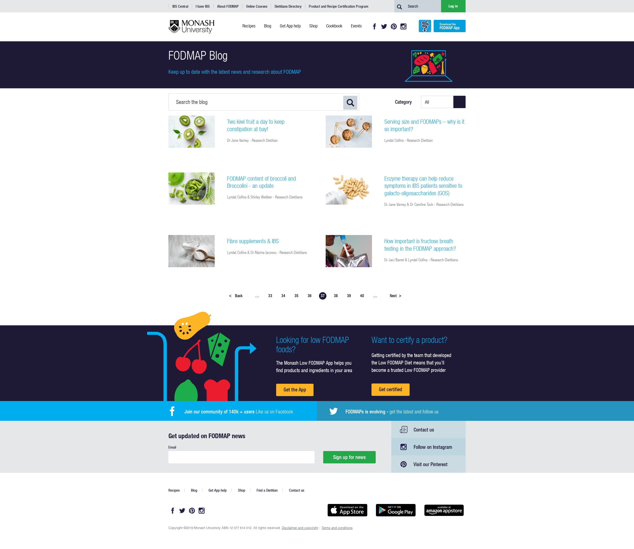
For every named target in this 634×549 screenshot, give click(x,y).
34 (283, 295)
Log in (453, 6)
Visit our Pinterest (431, 464)
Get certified (390, 389)
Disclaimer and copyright (300, 528)
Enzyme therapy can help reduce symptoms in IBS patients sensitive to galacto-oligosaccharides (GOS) (423, 186)
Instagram (403, 26)
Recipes (174, 490)
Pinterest (394, 26)
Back (235, 295)
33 (270, 295)
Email (172, 447)
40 (362, 295)
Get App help (218, 490)
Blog (194, 490)
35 (296, 295)
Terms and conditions (337, 528)
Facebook (374, 26)
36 (310, 295)
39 (349, 295)
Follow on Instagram (433, 447)
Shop (241, 490)
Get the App (295, 389)
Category (403, 102)
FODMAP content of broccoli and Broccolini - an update (261, 182)
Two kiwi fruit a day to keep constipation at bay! (256, 125)
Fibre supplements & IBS (253, 241)
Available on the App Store (347, 510)
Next (395, 295)
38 (336, 295)
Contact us (424, 430)
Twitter (384, 26)
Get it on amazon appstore (444, 510)
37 (323, 295)
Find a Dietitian (267, 490)
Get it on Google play (395, 510)
